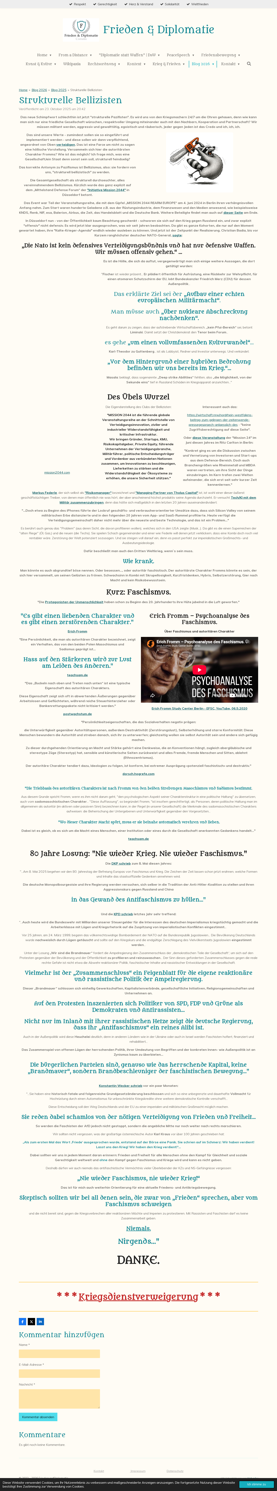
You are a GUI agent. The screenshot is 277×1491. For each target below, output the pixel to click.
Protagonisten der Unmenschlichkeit (74, 602)
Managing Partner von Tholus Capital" (167, 493)
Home (23, 90)
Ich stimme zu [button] (256, 1484)
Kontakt (99, 1471)
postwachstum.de (77, 714)
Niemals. (138, 1228)
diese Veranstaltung (208, 438)
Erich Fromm (77, 631)
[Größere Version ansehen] (199, 162)
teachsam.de (77, 675)
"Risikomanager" (98, 493)
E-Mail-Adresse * (31, 1364)
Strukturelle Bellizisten (86, 90)
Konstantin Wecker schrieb (120, 1086)
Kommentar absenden (38, 1417)
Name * (24, 1345)
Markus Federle (44, 493)
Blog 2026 (39, 90)
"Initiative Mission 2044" (106, 190)
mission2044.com (57, 472)
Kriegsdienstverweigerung (138, 1297)
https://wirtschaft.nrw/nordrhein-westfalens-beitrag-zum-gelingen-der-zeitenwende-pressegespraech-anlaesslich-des (220, 420)
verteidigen (65, 144)
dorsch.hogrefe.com (138, 774)
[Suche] (249, 64)
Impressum (138, 1471)
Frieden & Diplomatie (158, 30)
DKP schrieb (121, 863)
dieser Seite (233, 212)
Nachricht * (27, 1384)
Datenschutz (175, 1471)
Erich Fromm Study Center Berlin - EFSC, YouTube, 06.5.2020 (199, 708)
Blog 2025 (59, 90)
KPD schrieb (123, 914)
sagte (177, 235)
